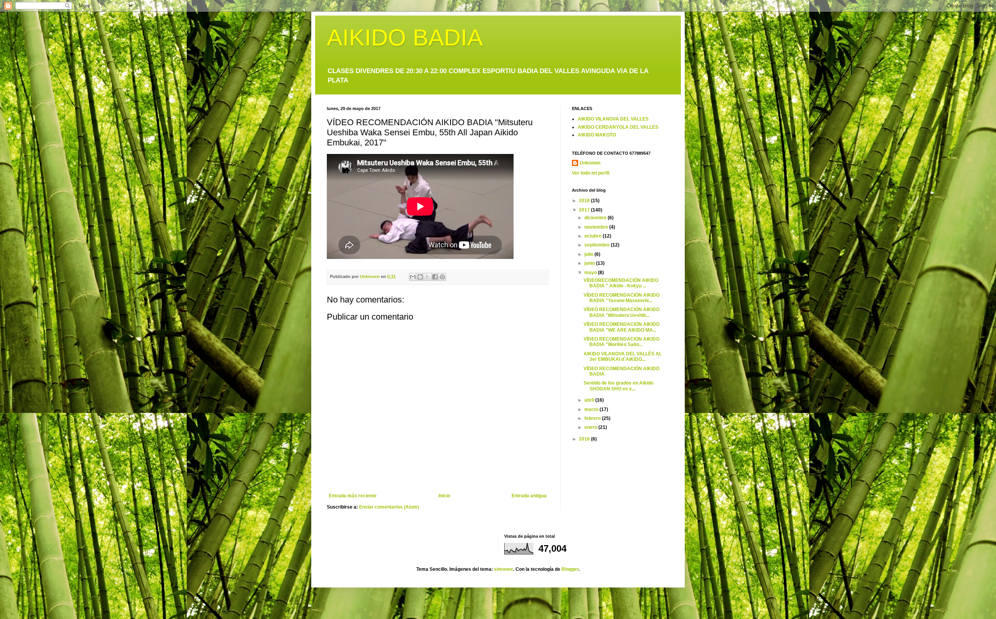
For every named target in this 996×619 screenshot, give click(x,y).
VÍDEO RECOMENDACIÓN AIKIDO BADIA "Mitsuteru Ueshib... (621, 312)
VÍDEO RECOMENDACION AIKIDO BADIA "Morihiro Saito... (621, 341)
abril (589, 400)
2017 (585, 210)
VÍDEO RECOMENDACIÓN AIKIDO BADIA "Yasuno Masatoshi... (621, 297)
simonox (503, 569)
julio (589, 254)
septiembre (597, 245)
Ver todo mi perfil (590, 173)
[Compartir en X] (427, 277)
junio (590, 263)
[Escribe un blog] (420, 277)
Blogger (570, 569)
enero (591, 427)
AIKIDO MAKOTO (597, 135)
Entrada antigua (529, 495)
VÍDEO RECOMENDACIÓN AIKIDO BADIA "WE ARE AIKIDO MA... (621, 327)
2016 (585, 439)
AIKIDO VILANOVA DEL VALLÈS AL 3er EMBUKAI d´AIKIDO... (623, 356)
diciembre (596, 217)
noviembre (596, 227)
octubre (593, 236)
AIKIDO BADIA (405, 37)
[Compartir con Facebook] (435, 277)
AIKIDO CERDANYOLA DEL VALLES (618, 127)
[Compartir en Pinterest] (442, 277)
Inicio (444, 495)
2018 (585, 200)
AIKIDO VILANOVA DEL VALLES (613, 119)
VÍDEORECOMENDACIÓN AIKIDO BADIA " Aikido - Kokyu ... (621, 283)
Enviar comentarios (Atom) (389, 507)
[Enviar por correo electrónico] (413, 277)
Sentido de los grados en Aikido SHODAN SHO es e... (618, 385)
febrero (593, 418)
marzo (592, 409)
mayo (591, 272)
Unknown (590, 163)
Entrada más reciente (353, 495)
